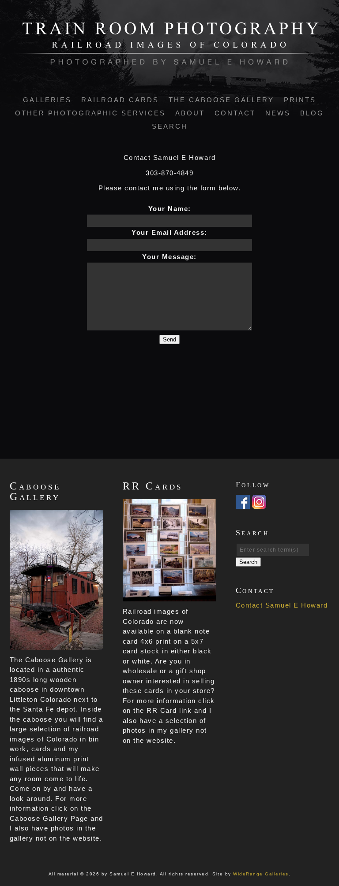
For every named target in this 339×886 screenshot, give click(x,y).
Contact (235, 113)
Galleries (47, 100)
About (190, 113)
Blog (312, 113)
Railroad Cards (120, 100)
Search (170, 126)
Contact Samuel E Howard (282, 605)
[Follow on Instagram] (259, 503)
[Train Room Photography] (170, 60)
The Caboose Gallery (221, 100)
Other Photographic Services (90, 113)
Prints (300, 100)
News (277, 113)
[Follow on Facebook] (243, 503)
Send (169, 339)
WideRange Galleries (261, 873)
